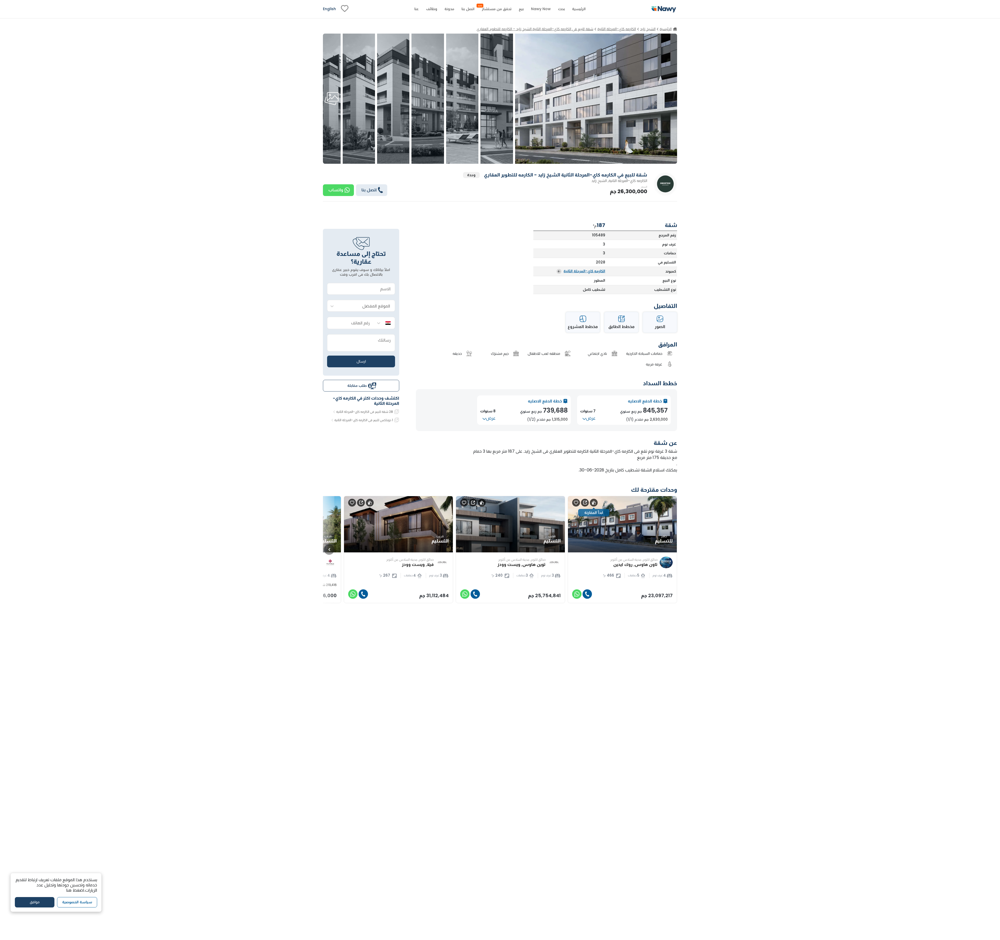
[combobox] (366, 306)
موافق (35, 902)
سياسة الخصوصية (77, 902)
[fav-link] (344, 9)
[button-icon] (587, 594)
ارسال (361, 361)
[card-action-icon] (594, 503)
